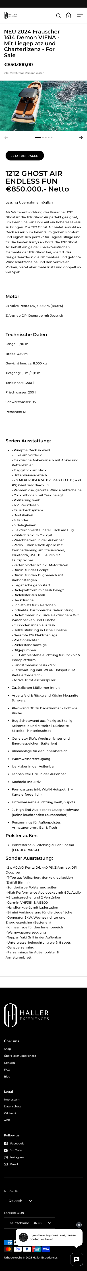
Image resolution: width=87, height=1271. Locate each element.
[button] (81, 137)
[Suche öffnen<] (58, 15)
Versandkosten (34, 73)
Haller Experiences (45, 1257)
